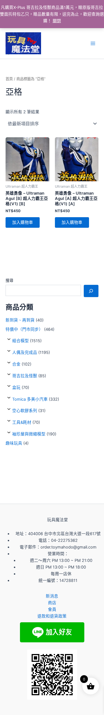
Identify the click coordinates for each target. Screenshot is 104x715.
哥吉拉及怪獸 (24, 375)
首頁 (9, 79)
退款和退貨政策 (52, 616)
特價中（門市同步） (24, 329)
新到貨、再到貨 (20, 320)
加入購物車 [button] (22, 222)
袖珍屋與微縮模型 (28, 434)
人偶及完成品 (24, 352)
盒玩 (16, 387)
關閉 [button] (57, 20)
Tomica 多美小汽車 (30, 399)
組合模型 (20, 340)
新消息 (52, 596)
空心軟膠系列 (24, 410)
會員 (52, 609)
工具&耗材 (21, 422)
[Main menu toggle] (92, 43)
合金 (16, 364)
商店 (52, 602)
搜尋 (9, 280)
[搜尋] (91, 291)
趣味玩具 (14, 443)
